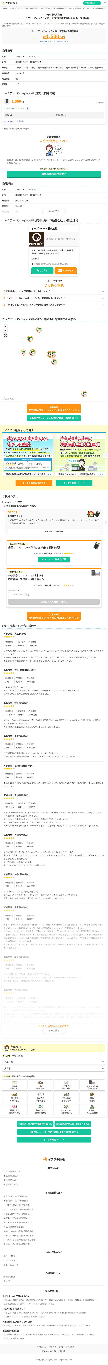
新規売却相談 (9, 1277)
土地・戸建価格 (10, 1256)
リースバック (40, 1325)
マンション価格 (10, 1260)
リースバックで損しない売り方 (41, 1304)
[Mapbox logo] (8, 398)
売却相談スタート (92, 3)
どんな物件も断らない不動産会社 (17, 1222)
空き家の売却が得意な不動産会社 (17, 1244)
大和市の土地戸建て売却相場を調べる (35, 1124)
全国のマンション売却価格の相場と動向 (24, 8)
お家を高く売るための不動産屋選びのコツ (21, 1313)
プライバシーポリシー (57, 1347)
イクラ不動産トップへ (74, 483)
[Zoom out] (5, 330)
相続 (30, 1325)
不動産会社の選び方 (86, 1334)
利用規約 (71, 1347)
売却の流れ (27, 1334)
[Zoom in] (5, 327)
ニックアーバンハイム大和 (16, 108)
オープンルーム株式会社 (14, 121)
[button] (32, 353)
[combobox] (54, 594)
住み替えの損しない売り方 (15, 1304)
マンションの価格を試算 (54, 559)
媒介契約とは (55, 1334)
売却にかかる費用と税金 (14, 1338)
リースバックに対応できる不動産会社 (19, 1240)
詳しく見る (42, 270)
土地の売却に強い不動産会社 (16, 1201)
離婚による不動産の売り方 (86, 1300)
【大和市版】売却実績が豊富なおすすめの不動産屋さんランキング (54, 408)
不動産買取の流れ (11, 1180)
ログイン (7, 1281)
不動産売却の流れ (11, 1176)
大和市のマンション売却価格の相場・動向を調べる (54, 418)
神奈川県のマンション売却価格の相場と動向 (56, 8)
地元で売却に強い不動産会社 (16, 1196)
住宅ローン (85, 1325)
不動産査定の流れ (11, 1184)
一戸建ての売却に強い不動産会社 (17, 1205)
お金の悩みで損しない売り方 (61, 1300)
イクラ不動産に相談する (34, 483)
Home (5, 8)
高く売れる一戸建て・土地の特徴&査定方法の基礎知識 (64, 1313)
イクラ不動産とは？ (12, 1171)
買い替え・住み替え (12, 1325)
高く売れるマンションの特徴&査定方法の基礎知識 (24, 1317)
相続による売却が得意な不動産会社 (18, 1236)
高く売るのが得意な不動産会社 (17, 1214)
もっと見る (54, 211)
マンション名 (13, 590)
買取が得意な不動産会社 (14, 1227)
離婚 (24, 1325)
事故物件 (52, 1325)
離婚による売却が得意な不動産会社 (18, 1231)
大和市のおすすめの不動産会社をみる (73, 1124)
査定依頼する (66, 270)
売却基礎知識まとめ (12, 1334)
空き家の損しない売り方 (36, 1300)
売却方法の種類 (40, 1334)
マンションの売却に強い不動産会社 (18, 1209)
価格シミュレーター (12, 1265)
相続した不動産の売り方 (14, 1300)
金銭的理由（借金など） (68, 1325)
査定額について (69, 1334)
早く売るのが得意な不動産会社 (17, 1218)
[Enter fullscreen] (5, 335)
